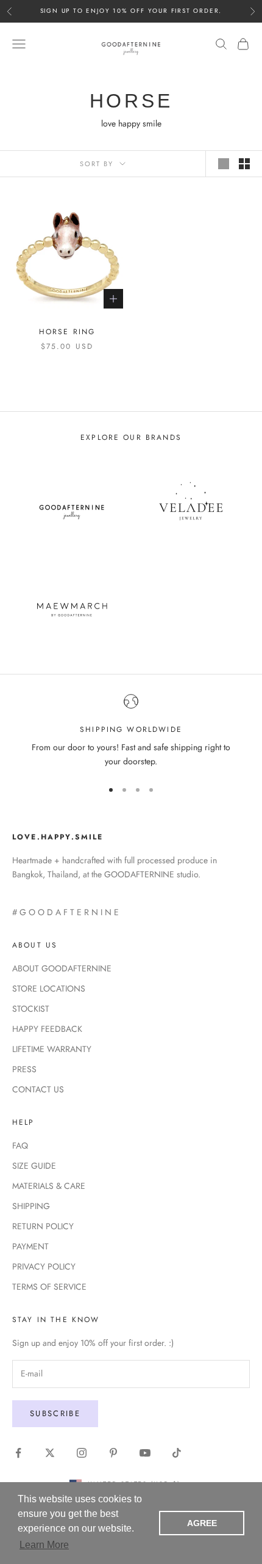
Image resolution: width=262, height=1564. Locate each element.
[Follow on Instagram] (82, 1453)
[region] (131, 731)
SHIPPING (31, 1206)
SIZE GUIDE (34, 1166)
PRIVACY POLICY (44, 1266)
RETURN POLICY (43, 1226)
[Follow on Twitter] (50, 1453)
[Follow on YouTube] (145, 1453)
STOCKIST (30, 1009)
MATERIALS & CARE (48, 1186)
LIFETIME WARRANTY (51, 1049)
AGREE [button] (202, 1523)
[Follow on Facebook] (18, 1453)
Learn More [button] (44, 1545)
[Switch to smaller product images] (244, 164)
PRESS (24, 1069)
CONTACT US (38, 1089)
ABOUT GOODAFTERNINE (62, 968)
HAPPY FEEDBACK (47, 1029)
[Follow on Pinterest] (113, 1453)
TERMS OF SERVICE (49, 1287)
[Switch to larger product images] (223, 164)
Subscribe (55, 1413)
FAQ (20, 1145)
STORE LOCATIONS (48, 988)
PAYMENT (30, 1246)
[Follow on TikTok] (177, 1453)
